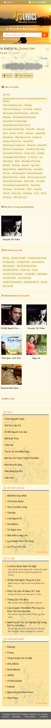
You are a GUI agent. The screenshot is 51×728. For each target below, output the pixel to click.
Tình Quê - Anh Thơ (11, 358)
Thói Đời (44, 282)
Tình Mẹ (11, 513)
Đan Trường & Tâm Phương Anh (15, 113)
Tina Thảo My (19, 189)
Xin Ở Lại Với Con (16, 547)
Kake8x (11, 686)
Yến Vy (43, 193)
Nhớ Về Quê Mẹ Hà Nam (26, 266)
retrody (11, 647)
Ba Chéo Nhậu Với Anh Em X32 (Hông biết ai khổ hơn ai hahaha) (24, 100)
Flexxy (10, 652)
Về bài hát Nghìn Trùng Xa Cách (24, 580)
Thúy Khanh (35, 185)
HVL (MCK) (13, 664)
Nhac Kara (12, 698)
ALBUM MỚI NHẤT (15, 639)
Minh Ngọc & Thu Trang (31, 161)
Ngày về (36, 358)
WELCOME (38, 2)
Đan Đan (38, 109)
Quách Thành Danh (10, 177)
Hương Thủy (28, 141)
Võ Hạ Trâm (16, 193)
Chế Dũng (28, 105)
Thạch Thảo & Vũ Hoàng (12, 181)
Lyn (41, 157)
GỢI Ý (10, 412)
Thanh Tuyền (29, 181)
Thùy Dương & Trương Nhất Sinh (16, 185)
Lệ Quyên (40, 153)
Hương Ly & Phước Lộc (12, 141)
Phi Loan (6, 173)
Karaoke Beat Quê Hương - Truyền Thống (11, 388)
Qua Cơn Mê (8, 286)
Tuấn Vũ (6, 193)
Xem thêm (42, 552)
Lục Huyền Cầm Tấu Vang (20, 541)
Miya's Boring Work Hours (20, 692)
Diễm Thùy (34, 113)
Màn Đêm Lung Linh (17, 535)
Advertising (16, 717)
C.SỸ (27, 29)
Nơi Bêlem (12, 524)
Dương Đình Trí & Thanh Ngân (15, 121)
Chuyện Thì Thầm (11, 239)
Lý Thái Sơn (32, 157)
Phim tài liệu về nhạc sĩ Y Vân (23, 591)
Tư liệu (11, 558)
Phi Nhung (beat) (18, 173)
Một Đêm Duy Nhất (16, 496)
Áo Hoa (35, 270)
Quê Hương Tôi (38, 262)
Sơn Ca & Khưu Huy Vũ (36, 177)
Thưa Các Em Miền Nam (16, 451)
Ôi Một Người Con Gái (11, 328)
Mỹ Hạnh (6, 165)
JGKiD (10, 675)
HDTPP (20, 133)
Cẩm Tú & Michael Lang (12, 105)
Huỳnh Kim (31, 145)
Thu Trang (40, 181)
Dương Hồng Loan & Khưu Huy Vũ (16, 125)
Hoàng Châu (40, 133)
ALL (7, 29)
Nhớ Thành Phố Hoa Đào (13, 274)
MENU (9, 2)
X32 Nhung (27, 193)
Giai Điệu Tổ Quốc (18, 258)
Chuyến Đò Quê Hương (37, 258)
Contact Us (44, 717)
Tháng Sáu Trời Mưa (17, 599)
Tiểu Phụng (7, 189)
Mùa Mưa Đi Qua (13, 465)
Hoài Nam (29, 133)
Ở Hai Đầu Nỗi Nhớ (10, 270)
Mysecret (25, 165)
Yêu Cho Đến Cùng (17, 507)
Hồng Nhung (8, 137)
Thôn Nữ (8, 445)
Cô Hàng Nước (9, 262)
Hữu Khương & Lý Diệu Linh (14, 145)
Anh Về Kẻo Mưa (24, 278)
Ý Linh (36, 193)
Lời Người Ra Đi (23, 262)
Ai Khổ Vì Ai (8, 48)
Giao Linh (40, 129)
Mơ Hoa (6, 258)
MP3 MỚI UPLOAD (15, 488)
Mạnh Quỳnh (8, 161)
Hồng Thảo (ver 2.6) (22, 137)
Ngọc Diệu (35, 165)
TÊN (13, 29)
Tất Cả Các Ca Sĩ (20, 197)
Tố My (29, 189)
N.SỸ (34, 29)
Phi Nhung (7, 197)
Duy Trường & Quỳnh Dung (13, 129)
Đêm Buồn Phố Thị (31, 282)
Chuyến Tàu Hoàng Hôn (12, 282)
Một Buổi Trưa (11, 438)
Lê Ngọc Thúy (29, 153)
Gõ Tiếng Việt (11, 39)
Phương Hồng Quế (34, 173)
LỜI (20, 29)
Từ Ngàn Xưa (14, 530)
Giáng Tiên (30, 129)
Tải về (8, 76)
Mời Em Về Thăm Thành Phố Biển (21, 458)
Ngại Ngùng (42, 274)
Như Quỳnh (38, 169)
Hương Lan (37, 137)
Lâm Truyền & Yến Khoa (12, 153)
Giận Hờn (9, 478)
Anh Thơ (6, 95)
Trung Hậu (37, 189)
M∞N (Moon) (13, 669)
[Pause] (5, 58)
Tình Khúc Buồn (15, 501)
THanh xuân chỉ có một (19, 658)
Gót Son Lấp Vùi (12, 425)
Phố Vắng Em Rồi (13, 471)
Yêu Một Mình (30, 274)
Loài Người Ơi (14, 518)
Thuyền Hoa (25, 270)
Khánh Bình (42, 145)
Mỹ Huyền (16, 165)
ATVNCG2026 (14, 681)
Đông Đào (7, 117)
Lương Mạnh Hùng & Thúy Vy (14, 157)
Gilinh (5, 133)
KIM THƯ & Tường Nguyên (13, 149)
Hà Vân (12, 133)
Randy (22, 177)
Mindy (17, 161)
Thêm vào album (25, 76)
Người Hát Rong (9, 169)
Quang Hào (27, 48)
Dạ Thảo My (27, 109)
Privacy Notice (30, 717)
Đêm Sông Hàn (9, 266)
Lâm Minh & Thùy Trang (35, 149)
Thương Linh (13, 53)
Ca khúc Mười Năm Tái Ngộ (21, 566)
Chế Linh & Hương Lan (12, 109)
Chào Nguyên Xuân (14, 419)
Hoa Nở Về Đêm (9, 278)
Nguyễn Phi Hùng (25, 169)
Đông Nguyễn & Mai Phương (24, 117)
